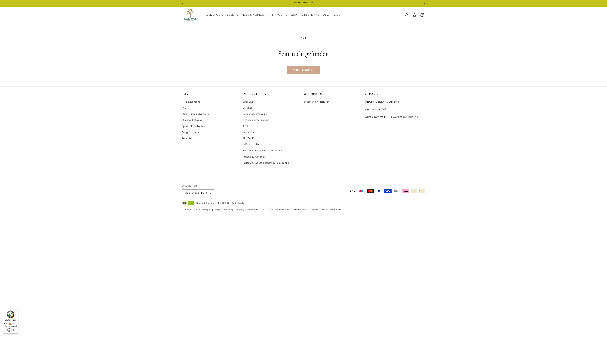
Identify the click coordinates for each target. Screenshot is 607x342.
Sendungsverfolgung (255, 114)
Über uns (248, 102)
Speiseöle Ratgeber (193, 126)
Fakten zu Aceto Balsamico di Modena (266, 163)
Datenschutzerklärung (256, 120)
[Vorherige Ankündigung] (182, 3)
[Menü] (16, 311)
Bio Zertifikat (250, 138)
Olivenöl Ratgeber (192, 120)
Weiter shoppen (303, 70)
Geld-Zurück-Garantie (195, 114)
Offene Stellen (251, 145)
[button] (214, 15)
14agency (239, 210)
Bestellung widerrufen (316, 102)
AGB (245, 126)
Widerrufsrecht (301, 210)
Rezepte (187, 138)
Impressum (249, 132)
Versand (247, 108)
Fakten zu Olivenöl (254, 157)
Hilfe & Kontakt (191, 102)
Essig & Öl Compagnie (201, 210)
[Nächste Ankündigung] (424, 3)
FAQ (184, 108)
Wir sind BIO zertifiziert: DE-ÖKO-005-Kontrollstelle (220, 203)
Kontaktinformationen (332, 210)
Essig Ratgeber (191, 132)
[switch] (10, 330)
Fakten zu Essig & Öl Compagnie (262, 151)
